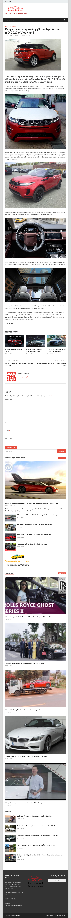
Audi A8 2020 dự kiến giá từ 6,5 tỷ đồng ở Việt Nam (56, 350)
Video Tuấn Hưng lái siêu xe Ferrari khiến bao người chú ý (24, 710)
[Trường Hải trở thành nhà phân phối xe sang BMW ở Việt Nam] (35, 754)
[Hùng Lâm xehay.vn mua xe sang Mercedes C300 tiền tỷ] (35, 801)
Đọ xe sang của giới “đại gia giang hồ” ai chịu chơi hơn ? (34, 524)
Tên (6, 422)
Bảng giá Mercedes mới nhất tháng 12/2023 (34, 350)
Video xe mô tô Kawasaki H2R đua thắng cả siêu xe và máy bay (37, 515)
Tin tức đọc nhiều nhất (11, 500)
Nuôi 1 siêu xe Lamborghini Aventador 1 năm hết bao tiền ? (36, 826)
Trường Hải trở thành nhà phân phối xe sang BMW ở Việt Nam (26, 756)
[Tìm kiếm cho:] (35, 451)
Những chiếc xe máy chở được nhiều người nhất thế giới (35, 816)
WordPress (56, 915)
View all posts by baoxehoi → (26, 377)
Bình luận (9, 399)
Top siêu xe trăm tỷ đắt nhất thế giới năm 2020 (32, 544)
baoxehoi (16, 35)
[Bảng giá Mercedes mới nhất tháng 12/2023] (35, 347)
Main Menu (12, 20)
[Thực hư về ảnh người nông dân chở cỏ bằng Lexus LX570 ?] (10, 845)
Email (7, 430)
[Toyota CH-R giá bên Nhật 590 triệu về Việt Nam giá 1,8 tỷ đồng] (10, 835)
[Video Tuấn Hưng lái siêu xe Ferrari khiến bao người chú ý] (35, 708)
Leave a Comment (25, 35)
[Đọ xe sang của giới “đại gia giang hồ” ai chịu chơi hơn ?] (10, 525)
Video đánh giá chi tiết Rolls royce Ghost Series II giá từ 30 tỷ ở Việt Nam (29, 617)
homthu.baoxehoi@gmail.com (14, 905)
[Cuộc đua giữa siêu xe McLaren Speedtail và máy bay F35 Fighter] (35, 462)
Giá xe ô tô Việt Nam (10, 26)
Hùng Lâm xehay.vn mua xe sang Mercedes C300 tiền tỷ (23, 803)
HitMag (64, 915)
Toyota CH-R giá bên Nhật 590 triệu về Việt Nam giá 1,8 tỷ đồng (37, 835)
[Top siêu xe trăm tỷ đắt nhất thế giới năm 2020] (10, 544)
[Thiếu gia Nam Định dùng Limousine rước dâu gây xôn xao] (35, 661)
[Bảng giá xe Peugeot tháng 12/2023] (14, 347)
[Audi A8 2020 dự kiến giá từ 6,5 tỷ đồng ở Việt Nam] (56, 347)
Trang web (9, 439)
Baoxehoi (17, 915)
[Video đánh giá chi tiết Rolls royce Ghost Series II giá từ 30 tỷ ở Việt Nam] (35, 615)
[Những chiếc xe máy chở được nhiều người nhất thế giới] (10, 816)
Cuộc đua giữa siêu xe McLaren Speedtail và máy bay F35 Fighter (31, 503)
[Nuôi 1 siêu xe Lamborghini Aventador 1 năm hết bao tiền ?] (10, 826)
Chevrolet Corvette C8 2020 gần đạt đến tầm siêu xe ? (34, 534)
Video (20, 500)
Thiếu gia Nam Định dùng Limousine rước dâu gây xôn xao (24, 663)
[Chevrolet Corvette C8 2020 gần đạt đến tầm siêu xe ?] (10, 534)
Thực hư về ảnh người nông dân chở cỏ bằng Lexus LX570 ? (36, 845)
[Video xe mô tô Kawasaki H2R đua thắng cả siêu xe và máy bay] (10, 515)
